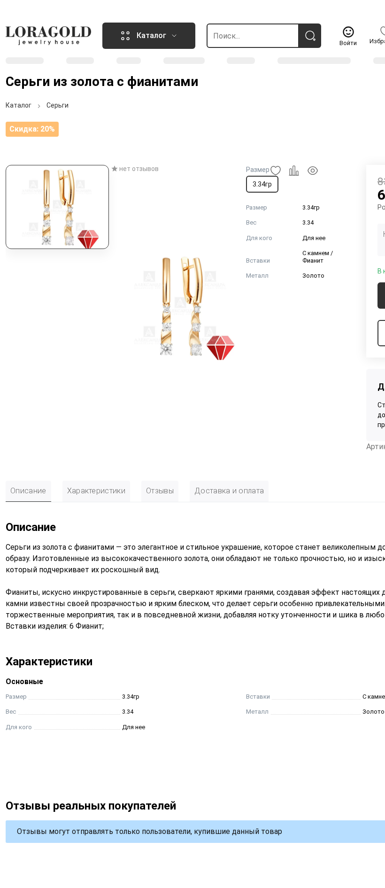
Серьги (57, 105)
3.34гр (262, 184)
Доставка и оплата (229, 490)
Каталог (18, 105)
